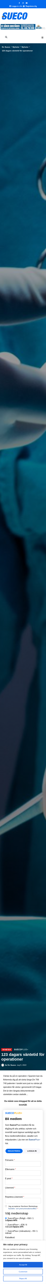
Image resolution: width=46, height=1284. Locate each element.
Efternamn (10, 1169)
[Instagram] (23, 3)
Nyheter (16, 47)
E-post (8, 1179)
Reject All (23, 1278)
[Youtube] (26, 3)
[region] (23, 1262)
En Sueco (6, 47)
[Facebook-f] (19, 3)
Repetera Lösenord (14, 1197)
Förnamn (10, 1160)
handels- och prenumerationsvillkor (22, 1209)
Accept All (23, 1265)
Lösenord (10, 1188)
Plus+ (34, 1140)
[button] (42, 37)
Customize (23, 1272)
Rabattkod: (10, 1238)
